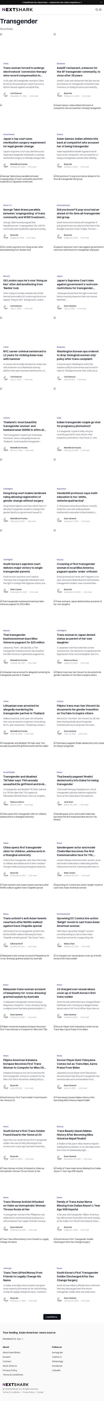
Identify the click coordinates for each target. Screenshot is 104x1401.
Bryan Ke (68, 93)
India (59, 418)
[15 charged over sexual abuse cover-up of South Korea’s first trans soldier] (79, 967)
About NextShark (11, 1352)
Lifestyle (7, 1268)
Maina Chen (69, 944)
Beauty (6, 276)
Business (61, 63)
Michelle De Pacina (18, 164)
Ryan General (70, 306)
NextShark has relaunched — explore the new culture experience (52, 2)
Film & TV (7, 205)
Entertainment (63, 205)
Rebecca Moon (71, 660)
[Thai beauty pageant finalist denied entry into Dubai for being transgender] (79, 755)
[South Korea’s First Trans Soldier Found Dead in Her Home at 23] (25, 1109)
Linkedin (56, 1370)
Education (61, 489)
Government (8, 134)
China (5, 63)
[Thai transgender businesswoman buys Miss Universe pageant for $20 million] (25, 613)
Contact (7, 1361)
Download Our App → (13, 1338)
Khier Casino (16, 589)
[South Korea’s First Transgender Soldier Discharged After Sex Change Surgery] (79, 1251)
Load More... (52, 1317)
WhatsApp (57, 1361)
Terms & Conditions (13, 1374)
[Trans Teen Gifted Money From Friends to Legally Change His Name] (25, 1251)
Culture (6, 418)
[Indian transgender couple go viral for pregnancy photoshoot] (79, 400)
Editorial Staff (16, 944)
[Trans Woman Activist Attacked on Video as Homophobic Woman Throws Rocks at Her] (25, 1180)
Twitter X (57, 1357)
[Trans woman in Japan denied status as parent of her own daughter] (79, 613)
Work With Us (10, 1365)
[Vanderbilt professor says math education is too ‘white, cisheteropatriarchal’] (79, 471)
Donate (6, 1357)
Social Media (9, 772)
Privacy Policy (10, 1370)
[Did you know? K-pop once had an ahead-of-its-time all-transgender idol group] (79, 188)
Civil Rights (8, 489)
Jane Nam (68, 802)
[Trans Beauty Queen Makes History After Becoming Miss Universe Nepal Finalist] (79, 1109)
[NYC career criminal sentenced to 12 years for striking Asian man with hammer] (25, 329)
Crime (6, 347)
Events (60, 134)
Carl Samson (16, 93)
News (59, 772)
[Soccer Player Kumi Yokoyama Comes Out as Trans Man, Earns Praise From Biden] (79, 1038)
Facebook (57, 1365)
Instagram (57, 1352)
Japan (59, 276)
